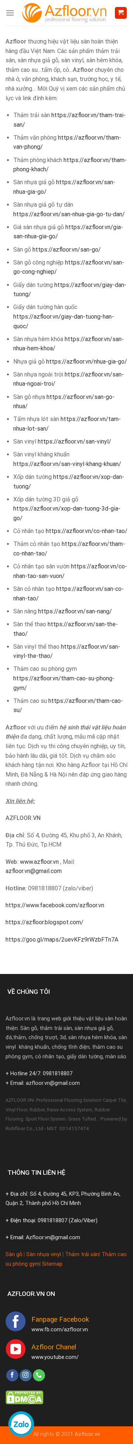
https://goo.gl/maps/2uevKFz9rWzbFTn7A (62, 939)
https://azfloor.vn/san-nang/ (75, 611)
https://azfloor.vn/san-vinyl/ (74, 441)
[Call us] (39, 1375)
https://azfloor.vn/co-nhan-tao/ (86, 531)
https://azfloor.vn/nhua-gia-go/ (86, 361)
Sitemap (52, 1264)
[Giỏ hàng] (121, 13)
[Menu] (10, 13)
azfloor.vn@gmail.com (34, 871)
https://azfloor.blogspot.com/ (44, 922)
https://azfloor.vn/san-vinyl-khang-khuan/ (67, 463)
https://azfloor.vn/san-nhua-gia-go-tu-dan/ (69, 214)
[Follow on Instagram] (26, 1375)
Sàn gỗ (14, 1254)
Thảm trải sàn (82, 1254)
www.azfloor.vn (39, 861)
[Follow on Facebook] (12, 1375)
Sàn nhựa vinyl (43, 1254)
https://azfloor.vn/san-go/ (67, 249)
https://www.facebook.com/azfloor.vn (55, 905)
